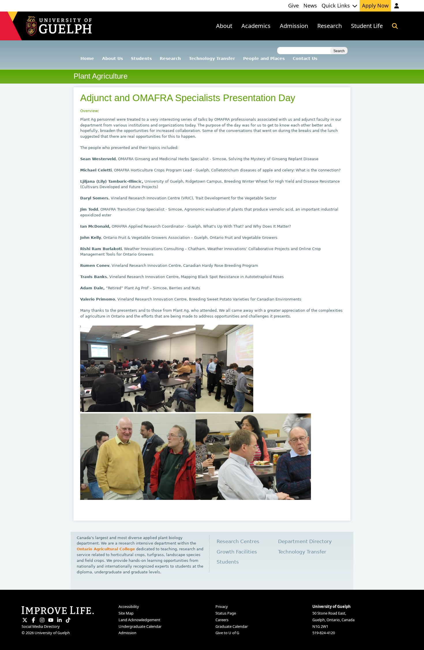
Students (141, 58)
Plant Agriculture (100, 76)
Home (87, 58)
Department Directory (305, 541)
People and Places (264, 58)
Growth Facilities (237, 552)
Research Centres (238, 541)
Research (170, 58)
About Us (112, 58)
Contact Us (305, 58)
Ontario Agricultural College (106, 549)
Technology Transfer (212, 58)
